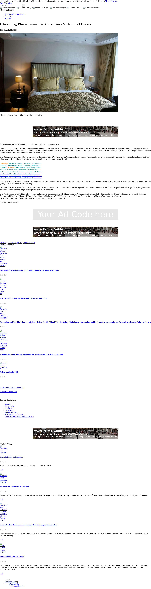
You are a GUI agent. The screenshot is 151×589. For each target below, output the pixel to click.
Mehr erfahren (110, 1)
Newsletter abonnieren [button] (8, 392)
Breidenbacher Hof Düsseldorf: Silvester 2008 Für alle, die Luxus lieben (28, 525)
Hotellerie (8, 408)
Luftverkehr (9, 410)
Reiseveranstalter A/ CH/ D (15, 414)
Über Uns (8, 16)
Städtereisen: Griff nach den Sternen (14, 487)
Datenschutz (14, 584)
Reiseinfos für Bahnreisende (15, 14)
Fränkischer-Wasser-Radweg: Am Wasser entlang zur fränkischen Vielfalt (29, 270)
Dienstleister (9, 406)
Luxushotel (12, 243)
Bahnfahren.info (6, 3)
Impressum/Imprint (16, 586)
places (19, 243)
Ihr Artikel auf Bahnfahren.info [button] (11, 387)
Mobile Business (11, 412)
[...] (1, 470)
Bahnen (7, 404)
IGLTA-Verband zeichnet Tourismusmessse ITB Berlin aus (23, 298)
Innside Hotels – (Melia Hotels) (12, 557)
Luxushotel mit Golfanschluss (11, 457)
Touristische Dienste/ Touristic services (19, 417)
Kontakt (8, 18)
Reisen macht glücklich (9, 372)
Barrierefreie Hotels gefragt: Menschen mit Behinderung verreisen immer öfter (31, 354)
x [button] (116, 1)
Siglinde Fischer (29, 243)
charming (3, 243)
